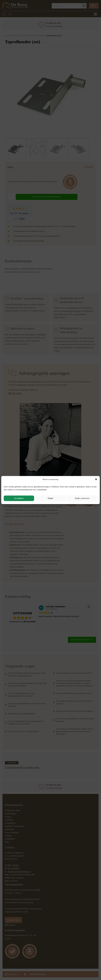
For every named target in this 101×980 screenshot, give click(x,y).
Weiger (50, 498)
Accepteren (19, 498)
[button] (96, 479)
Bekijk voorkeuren (82, 498)
